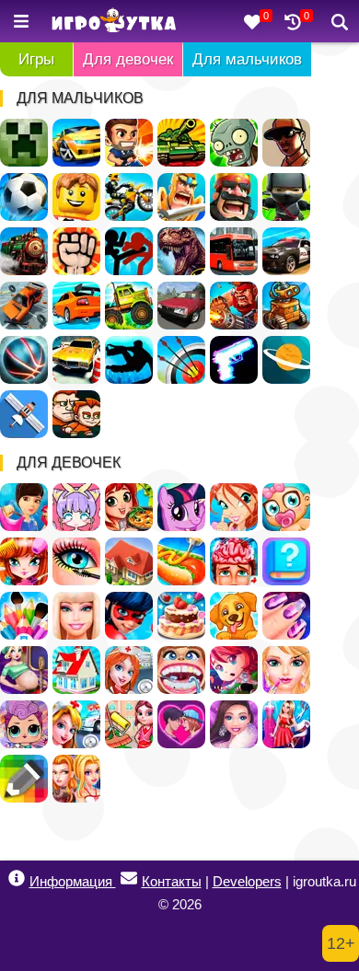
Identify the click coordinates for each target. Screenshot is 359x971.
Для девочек (128, 59)
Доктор (76, 724)
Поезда (24, 251)
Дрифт (76, 305)
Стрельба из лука (181, 360)
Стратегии (234, 197)
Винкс (234, 507)
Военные (234, 305)
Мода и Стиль (234, 724)
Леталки (24, 414)
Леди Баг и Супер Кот (129, 616)
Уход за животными (234, 616)
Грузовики (129, 305)
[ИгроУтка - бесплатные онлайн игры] (114, 21)
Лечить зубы (181, 670)
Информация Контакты (115, 881)
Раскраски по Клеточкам (24, 779)
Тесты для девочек (286, 561)
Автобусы (234, 251)
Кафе (181, 561)
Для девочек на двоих (76, 779)
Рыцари (181, 197)
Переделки (76, 670)
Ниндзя (286, 197)
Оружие (234, 360)
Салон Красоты (286, 670)
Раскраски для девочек (24, 616)
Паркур (129, 360)
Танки (181, 143)
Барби (76, 616)
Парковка (76, 360)
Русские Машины (181, 305)
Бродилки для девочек (234, 670)
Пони (181, 507)
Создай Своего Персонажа (76, 507)
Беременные (24, 670)
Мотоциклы (129, 197)
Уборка (129, 724)
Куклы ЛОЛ (24, 724)
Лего (76, 197)
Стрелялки (129, 143)
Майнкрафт (24, 143)
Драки (76, 251)
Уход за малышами (286, 507)
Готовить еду (129, 507)
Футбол (24, 197)
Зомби (234, 143)
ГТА (286, 143)
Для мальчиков (247, 59)
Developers (247, 881)
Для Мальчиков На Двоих (76, 414)
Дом (129, 561)
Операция (234, 561)
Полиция (286, 251)
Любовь (181, 724)
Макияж (76, 561)
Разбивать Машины (24, 305)
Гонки (76, 143)
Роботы (286, 305)
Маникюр (286, 616)
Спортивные (24, 360)
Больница (129, 670)
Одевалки (24, 507)
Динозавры (181, 251)
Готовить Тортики (181, 616)
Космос (286, 360)
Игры (36, 59)
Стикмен (129, 251)
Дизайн (286, 724)
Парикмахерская (24, 561)
